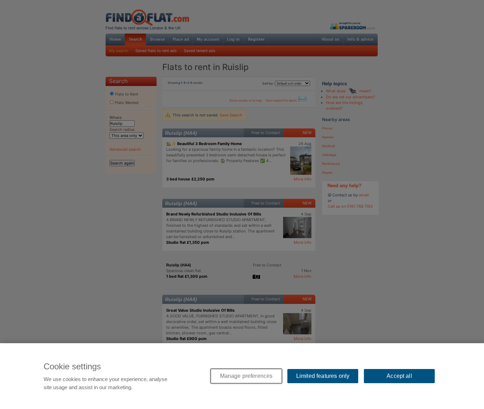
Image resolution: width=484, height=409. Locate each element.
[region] (242, 376)
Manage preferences (246, 376)
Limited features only (322, 376)
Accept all (399, 376)
